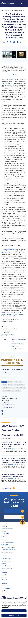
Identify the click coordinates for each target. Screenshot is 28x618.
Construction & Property (17, 343)
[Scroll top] (22, 522)
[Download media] (26, 69)
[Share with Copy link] (20, 42)
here (9, 180)
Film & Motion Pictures (17, 349)
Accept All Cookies (14, 615)
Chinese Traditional (19, 387)
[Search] (21, 3)
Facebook (4, 314)
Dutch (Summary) (7, 387)
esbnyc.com (4, 312)
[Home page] (7, 3)
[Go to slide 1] (13, 75)
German (4, 384)
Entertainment (15, 346)
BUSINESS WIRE (13, 80)
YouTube (8, 316)
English (4, 381)
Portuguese (17, 381)
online (3, 242)
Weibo (3, 316)
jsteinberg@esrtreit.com (7, 334)
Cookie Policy (5, 606)
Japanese (17, 390)
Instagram (21, 314)
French (10, 384)
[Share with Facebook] (14, 42)
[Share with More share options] (24, 42)
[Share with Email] (17, 42)
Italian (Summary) (19, 384)
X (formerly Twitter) (12, 314)
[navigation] (25, 3)
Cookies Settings (14, 610)
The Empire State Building (8, 249)
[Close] (26, 601)
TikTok (14, 316)
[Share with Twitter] (11, 42)
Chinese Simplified (7, 390)
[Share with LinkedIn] (7, 42)
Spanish (10, 381)
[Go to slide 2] (15, 75)
